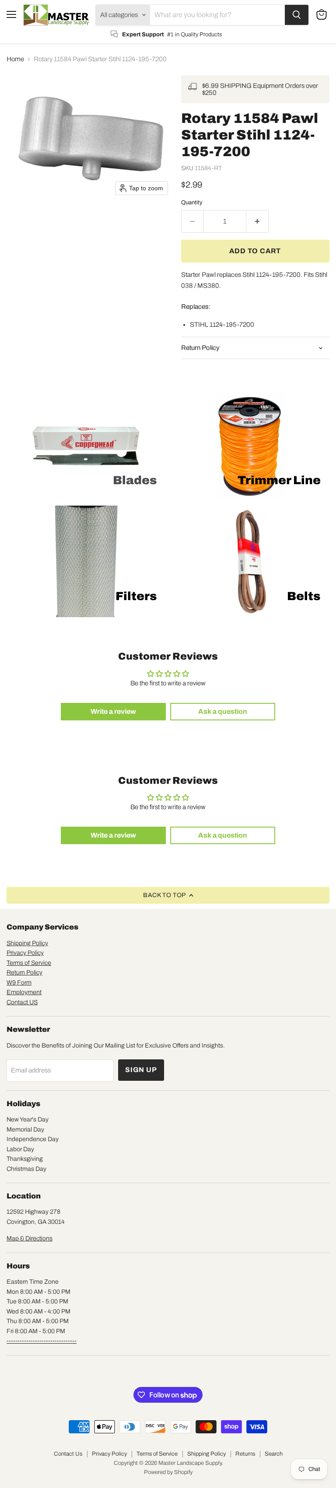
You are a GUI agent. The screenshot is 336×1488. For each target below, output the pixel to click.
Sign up (141, 1069)
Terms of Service (29, 963)
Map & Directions (29, 1238)
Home (15, 59)
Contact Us (68, 1454)
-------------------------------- (42, 1341)
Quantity (192, 202)
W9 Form (19, 982)
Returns (245, 1454)
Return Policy (24, 972)
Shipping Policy (27, 943)
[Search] (296, 15)
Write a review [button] (113, 711)
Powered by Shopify (168, 1472)
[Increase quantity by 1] (257, 221)
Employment (24, 992)
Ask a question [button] (222, 711)
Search (274, 1454)
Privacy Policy (25, 953)
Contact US (22, 1002)
